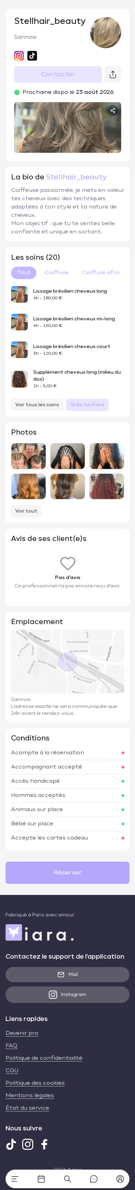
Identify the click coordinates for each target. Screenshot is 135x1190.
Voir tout (26, 511)
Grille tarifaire (87, 404)
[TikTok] (11, 1144)
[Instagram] (27, 1144)
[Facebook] (44, 1144)
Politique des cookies (35, 1083)
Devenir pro (22, 1033)
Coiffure (56, 273)
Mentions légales (30, 1096)
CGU (12, 1071)
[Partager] (112, 110)
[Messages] (94, 1179)
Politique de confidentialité (44, 1058)
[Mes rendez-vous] (41, 1179)
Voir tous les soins (37, 404)
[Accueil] (15, 1179)
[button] (120, 1179)
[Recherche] (67, 1179)
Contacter (58, 74)
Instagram (73, 994)
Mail (73, 974)
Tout (24, 273)
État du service (27, 1108)
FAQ (11, 1046)
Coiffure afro (101, 273)
